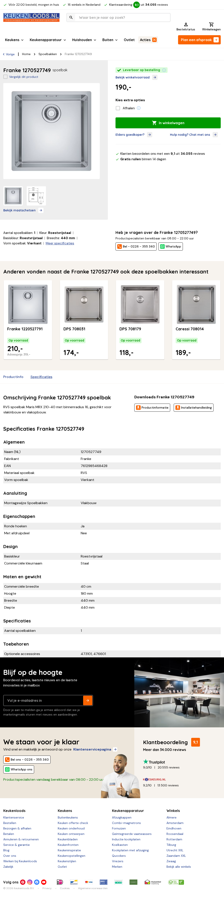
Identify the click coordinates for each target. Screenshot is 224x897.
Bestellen (9, 823)
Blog (6, 850)
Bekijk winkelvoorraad (133, 77)
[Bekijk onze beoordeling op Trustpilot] (180, 761)
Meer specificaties (60, 243)
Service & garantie (16, 845)
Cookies (65, 888)
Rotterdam (174, 839)
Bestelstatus (186, 29)
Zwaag (171, 861)
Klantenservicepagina (92, 749)
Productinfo (13, 376)
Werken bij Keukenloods (20, 861)
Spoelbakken (47, 54)
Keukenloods (14, 811)
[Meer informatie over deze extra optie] (138, 108)
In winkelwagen (171, 123)
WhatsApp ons (21, 769)
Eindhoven (173, 828)
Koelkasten (120, 845)
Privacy (47, 888)
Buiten (107, 40)
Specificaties (41, 376)
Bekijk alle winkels (178, 867)
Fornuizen (119, 828)
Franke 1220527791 (25, 328)
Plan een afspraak (196, 40)
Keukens (12, 40)
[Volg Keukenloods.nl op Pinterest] (22, 882)
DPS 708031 (74, 328)
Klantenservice (13, 817)
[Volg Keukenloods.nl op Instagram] (29, 882)
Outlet (129, 40)
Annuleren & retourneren (21, 839)
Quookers (119, 856)
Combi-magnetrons (126, 823)
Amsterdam (175, 823)
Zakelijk (8, 867)
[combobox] (118, 17)
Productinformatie (155, 407)
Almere (171, 817)
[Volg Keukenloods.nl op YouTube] (43, 882)
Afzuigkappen (121, 817)
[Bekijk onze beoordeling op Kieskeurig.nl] (180, 779)
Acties (145, 40)
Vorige (10, 54)
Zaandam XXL (176, 856)
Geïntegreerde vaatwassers (132, 834)
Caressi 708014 (190, 328)
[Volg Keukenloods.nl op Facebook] (36, 882)
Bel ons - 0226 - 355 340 (30, 759)
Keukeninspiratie (69, 850)
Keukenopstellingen (71, 856)
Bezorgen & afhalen (17, 828)
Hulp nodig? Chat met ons (190, 135)
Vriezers (117, 861)
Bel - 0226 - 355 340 (139, 246)
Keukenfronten (68, 845)
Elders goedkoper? (130, 135)
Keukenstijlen (67, 861)
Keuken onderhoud (71, 828)
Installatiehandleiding (196, 407)
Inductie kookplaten (126, 839)
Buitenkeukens (68, 817)
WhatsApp (173, 246)
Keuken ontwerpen (71, 834)
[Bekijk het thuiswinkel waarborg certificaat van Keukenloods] (152, 882)
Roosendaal (174, 834)
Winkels (173, 811)
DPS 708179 (130, 328)
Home (26, 54)
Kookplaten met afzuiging (130, 850)
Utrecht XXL (174, 850)
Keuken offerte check (73, 823)
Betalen (8, 834)
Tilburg (171, 845)
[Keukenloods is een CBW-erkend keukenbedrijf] (176, 882)
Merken (117, 867)
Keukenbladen (68, 839)
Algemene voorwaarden (93, 888)
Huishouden (82, 40)
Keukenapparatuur (46, 40)
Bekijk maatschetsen (19, 210)
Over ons (9, 856)
